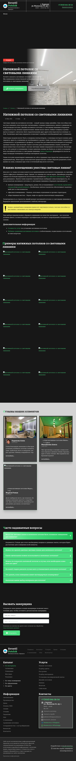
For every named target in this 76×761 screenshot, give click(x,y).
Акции (5, 709)
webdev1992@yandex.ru (52, 717)
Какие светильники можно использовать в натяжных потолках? (32, 556)
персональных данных (11, 628)
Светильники (8, 697)
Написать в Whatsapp (52, 725)
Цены (5, 29)
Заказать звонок (67, 7)
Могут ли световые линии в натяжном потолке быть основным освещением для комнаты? (36, 536)
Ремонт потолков (45, 666)
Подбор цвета (44, 669)
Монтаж (42, 685)
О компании (7, 37)
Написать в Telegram (51, 722)
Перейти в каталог (38, 88)
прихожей (67, 185)
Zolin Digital (67, 746)
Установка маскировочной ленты (51, 677)
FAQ (4, 41)
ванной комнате (23, 187)
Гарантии (6, 714)
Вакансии (6, 728)
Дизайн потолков (45, 680)
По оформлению (11, 683)
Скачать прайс (49, 714)
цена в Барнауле (46, 151)
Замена (41, 683)
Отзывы (6, 33)
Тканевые (8, 677)
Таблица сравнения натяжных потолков (23, 231)
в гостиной (58, 185)
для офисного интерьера (55, 176)
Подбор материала (46, 674)
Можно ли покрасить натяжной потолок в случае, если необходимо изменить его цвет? (36, 562)
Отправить (12, 633)
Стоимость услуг (14, 228)
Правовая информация (11, 756)
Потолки (12, 108)
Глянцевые (9, 671)
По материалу (10, 666)
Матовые (8, 674)
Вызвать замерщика (15, 88)
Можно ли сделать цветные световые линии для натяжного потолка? (34, 550)
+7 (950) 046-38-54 (65, 5)
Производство (8, 700)
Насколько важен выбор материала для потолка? (26, 580)
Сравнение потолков (11, 723)
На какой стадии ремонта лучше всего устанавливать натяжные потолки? (36, 569)
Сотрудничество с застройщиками (16, 726)
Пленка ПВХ (7, 706)
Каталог (6, 21)
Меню (5, 14)
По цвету (8, 686)
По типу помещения (13, 681)
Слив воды (43, 688)
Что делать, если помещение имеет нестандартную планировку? (32, 575)
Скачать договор (50, 711)
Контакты (7, 45)
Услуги (6, 25)
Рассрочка (43, 671)
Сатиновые (9, 668)
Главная (6, 17)
